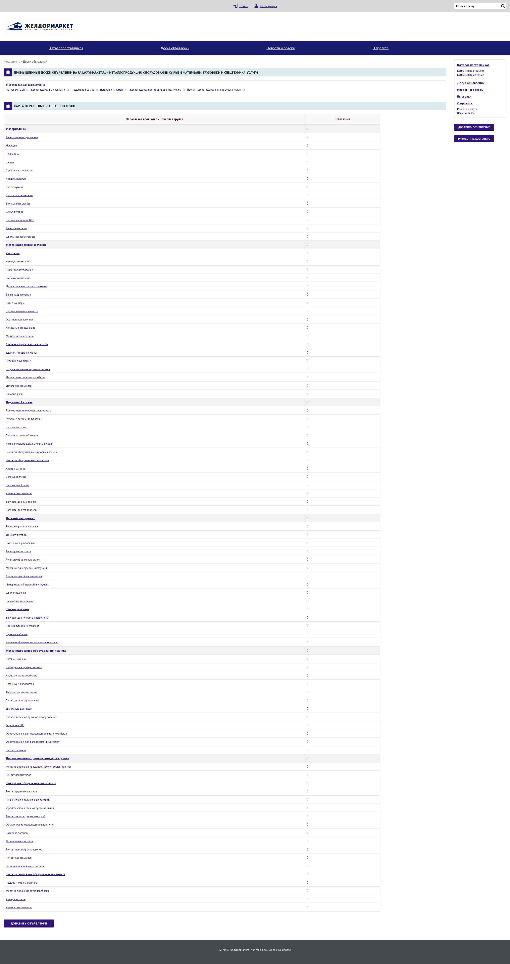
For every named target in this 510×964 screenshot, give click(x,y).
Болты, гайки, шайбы (18, 203)
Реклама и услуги (467, 109)
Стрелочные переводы (19, 170)
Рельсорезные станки (18, 551)
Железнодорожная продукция (25, 85)
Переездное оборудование (22, 700)
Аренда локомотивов (19, 493)
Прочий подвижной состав (22, 435)
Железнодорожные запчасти (47, 89)
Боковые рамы (15, 394)
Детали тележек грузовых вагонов (26, 286)
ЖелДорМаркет (239, 950)
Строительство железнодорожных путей (30, 808)
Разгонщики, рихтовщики (20, 543)
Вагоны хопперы (16, 477)
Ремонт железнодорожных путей (25, 816)
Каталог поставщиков (66, 48)
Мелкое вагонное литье (20, 336)
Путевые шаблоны (16, 634)
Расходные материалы (19, 601)
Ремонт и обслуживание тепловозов (27, 460)
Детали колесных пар (19, 386)
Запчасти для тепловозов (21, 510)
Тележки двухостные (18, 361)
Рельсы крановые (16, 228)
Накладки (12, 145)
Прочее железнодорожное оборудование (31, 717)
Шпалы (10, 162)
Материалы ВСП (15, 89)
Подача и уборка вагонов (21, 882)
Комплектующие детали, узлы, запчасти (29, 443)
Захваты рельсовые (17, 609)
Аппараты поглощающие (20, 327)
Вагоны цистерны (16, 427)
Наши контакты (466, 113)
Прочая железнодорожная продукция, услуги (214, 89)
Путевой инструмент (112, 89)
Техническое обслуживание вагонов (28, 800)
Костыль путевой (16, 178)
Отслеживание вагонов (19, 841)
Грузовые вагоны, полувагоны (24, 419)
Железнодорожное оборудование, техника (155, 89)
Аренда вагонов (16, 468)
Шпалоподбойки (16, 592)
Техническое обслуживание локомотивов (31, 783)
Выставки (464, 96)
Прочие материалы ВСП (20, 220)
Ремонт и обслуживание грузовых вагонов (31, 452)
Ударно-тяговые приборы (21, 352)
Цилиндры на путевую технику (24, 667)
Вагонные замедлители (20, 684)
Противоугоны (14, 187)
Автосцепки (13, 253)
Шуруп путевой (15, 212)
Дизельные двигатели (19, 708)
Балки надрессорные (18, 294)
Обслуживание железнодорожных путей (30, 824)
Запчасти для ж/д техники (21, 501)
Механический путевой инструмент (26, 568)
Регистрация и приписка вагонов (25, 866)
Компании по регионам (470, 74)
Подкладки (12, 154)
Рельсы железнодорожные (22, 137)
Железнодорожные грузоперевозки (27, 891)
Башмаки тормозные (18, 278)
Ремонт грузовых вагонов (21, 791)
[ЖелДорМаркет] (39, 26)
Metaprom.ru (12, 61)
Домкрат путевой (16, 535)
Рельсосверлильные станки (22, 526)
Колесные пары (15, 303)
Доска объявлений (175, 48)
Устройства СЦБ (15, 725)
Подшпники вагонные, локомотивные (28, 369)
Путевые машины (16, 659)
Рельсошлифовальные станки (23, 559)
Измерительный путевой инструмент (27, 584)
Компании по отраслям (470, 70)
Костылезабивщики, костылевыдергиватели (32, 642)
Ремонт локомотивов (18, 775)
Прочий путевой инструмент (22, 626)
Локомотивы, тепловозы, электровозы (28, 410)
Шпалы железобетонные (20, 236)
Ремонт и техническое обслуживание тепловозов (35, 874)
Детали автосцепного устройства (25, 377)
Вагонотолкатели (16, 750)
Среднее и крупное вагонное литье (27, 344)
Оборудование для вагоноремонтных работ (32, 742)
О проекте (380, 48)
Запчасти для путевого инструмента (27, 617)
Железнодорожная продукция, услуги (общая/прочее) (38, 766)
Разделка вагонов (17, 833)
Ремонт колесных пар (19, 857)
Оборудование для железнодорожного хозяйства (36, 733)
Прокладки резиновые (19, 195)
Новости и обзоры (281, 48)
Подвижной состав (83, 89)
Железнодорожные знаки (21, 692)
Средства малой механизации (24, 576)
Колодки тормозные (18, 261)
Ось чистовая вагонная (19, 319)
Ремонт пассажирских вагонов (24, 849)
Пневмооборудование (19, 270)
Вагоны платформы (17, 485)
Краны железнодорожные (21, 675)
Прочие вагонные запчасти (22, 311)
